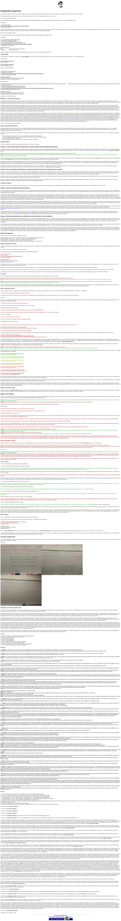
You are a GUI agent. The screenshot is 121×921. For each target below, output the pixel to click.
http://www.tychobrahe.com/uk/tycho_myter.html (10, 208)
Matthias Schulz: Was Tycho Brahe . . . (54, 166)
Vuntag (64, 179)
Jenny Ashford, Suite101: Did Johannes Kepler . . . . (78, 121)
